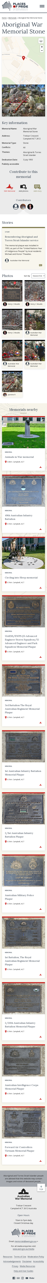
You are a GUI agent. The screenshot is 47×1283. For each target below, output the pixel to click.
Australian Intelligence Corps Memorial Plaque (21, 1087)
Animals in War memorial (19, 456)
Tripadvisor (18, 1278)
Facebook (14, 1278)
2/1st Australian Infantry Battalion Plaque (19, 835)
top (41, 1189)
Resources (7, 1256)
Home (4, 18)
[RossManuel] (16, 207)
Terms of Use (20, 1256)
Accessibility (38, 1261)
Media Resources (27, 1266)
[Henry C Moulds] (30, 207)
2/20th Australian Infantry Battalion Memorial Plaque (20, 1024)
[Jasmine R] (23, 207)
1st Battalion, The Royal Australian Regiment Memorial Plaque (22, 961)
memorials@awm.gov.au (25, 1241)
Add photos (23, 191)
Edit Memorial (9, 191)
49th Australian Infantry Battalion (18, 517)
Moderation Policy (36, 1256)
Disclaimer (27, 1261)
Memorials (12, 18)
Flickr (32, 1278)
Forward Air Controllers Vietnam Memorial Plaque (19, 1149)
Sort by (27, 276)
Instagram (22, 1278)
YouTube (27, 1278)
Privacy (15, 1266)
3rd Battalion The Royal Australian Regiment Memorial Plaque (22, 709)
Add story (37, 191)
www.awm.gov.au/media (23, 1249)
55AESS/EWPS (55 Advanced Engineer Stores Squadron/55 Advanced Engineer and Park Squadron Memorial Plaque (22, 641)
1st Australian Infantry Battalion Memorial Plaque (23, 772)
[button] (42, 6)
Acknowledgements (12, 1261)
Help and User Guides (23, 1271)
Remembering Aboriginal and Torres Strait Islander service (21, 238)
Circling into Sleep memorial (21, 577)
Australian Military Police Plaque (19, 897)
